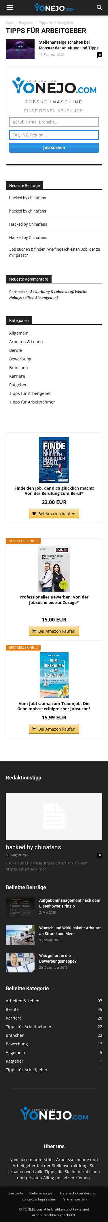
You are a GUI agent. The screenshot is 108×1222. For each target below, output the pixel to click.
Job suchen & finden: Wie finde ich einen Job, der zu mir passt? (54, 252)
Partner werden (74, 1199)
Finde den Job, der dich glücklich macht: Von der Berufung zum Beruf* (54, 491)
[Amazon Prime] (54, 610)
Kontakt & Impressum (39, 1199)
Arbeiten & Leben (26, 341)
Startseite (15, 1193)
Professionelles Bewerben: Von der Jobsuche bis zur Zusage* (54, 599)
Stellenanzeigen (41, 1193)
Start (10, 22)
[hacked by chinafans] (54, 816)
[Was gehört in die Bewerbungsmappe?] (20, 962)
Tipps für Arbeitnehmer (32, 402)
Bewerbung (20, 359)
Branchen (18, 367)
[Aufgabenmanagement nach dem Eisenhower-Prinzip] (20, 907)
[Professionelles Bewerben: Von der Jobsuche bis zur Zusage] (54, 569)
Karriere (17, 376)
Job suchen (54, 147)
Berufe (15, 350)
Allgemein (19, 333)
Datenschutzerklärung (78, 1193)
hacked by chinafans (27, 198)
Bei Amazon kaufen (56, 513)
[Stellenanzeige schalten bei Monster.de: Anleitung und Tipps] (20, 49)
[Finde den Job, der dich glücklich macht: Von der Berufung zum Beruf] (54, 460)
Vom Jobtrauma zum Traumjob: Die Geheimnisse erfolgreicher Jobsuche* (54, 706)
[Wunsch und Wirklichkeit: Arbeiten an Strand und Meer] (20, 935)
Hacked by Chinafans (28, 224)
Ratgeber (26, 22)
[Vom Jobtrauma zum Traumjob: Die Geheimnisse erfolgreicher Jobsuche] (54, 675)
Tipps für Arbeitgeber (30, 393)
